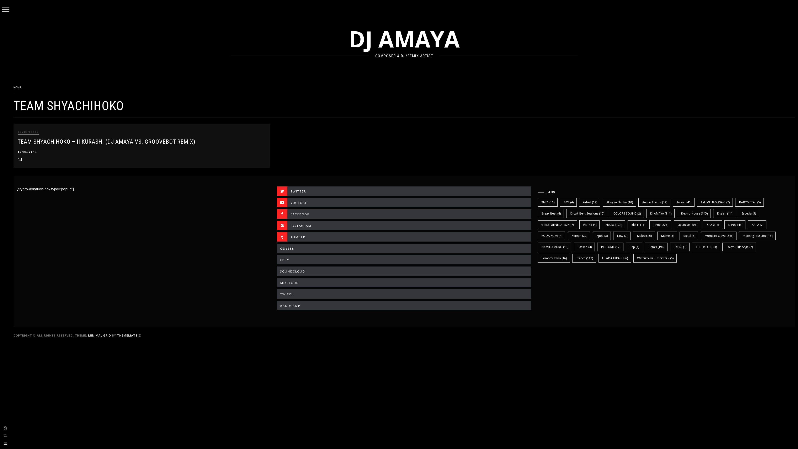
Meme (667, 236)
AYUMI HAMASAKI (715, 202)
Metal (689, 236)
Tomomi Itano (554, 258)
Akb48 (590, 202)
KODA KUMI (551, 236)
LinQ (622, 236)
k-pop (735, 225)
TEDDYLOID (706, 247)
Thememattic (129, 335)
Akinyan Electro (619, 202)
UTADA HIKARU (615, 258)
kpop (602, 236)
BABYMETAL (750, 202)
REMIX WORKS (28, 132)
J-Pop (660, 225)
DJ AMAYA (404, 39)
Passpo (585, 247)
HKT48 (590, 225)
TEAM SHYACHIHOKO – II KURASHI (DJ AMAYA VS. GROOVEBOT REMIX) (106, 141)
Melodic (644, 236)
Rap (634, 247)
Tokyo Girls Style (739, 247)
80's (569, 202)
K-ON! (713, 225)
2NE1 (548, 202)
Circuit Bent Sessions (587, 213)
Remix (657, 247)
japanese (687, 225)
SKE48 (680, 247)
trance (584, 258)
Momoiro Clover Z (719, 236)
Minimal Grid (99, 335)
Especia (748, 213)
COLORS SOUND (627, 213)
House (614, 225)
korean (579, 236)
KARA (758, 225)
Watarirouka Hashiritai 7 (655, 258)
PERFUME (611, 247)
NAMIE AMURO (554, 247)
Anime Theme (654, 202)
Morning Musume (758, 236)
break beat (551, 213)
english (724, 213)
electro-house (694, 213)
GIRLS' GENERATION (557, 225)
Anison (684, 202)
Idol (637, 225)
